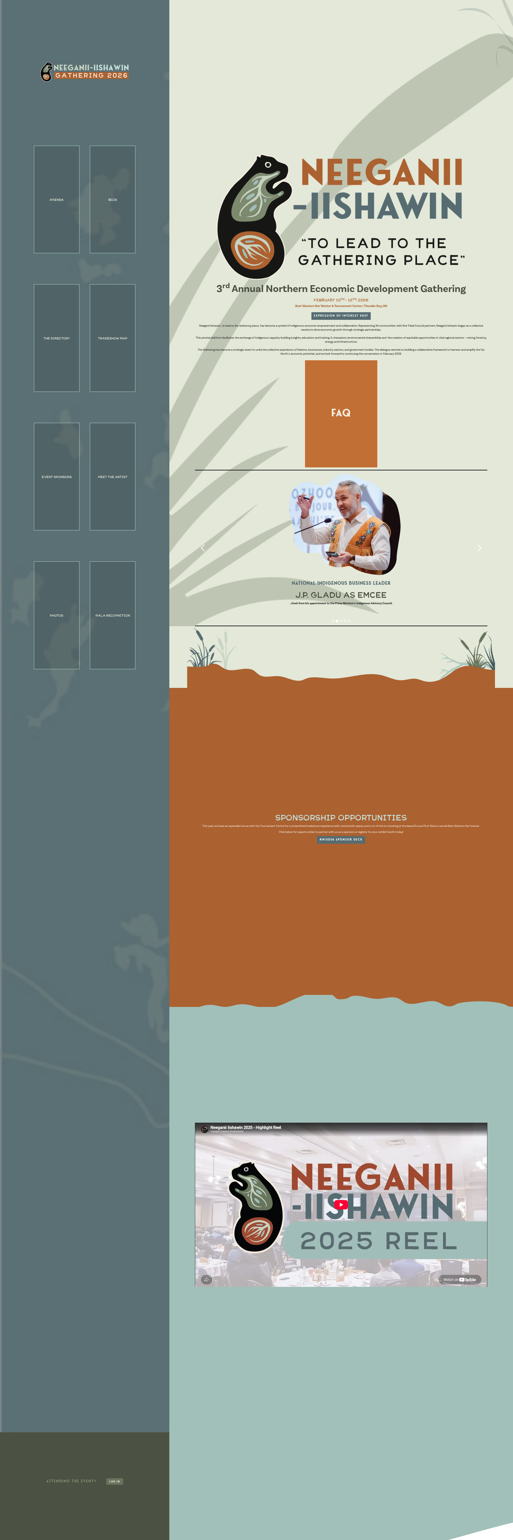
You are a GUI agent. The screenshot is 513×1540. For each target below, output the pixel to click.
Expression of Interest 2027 (341, 315)
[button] (203, 548)
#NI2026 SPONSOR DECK (341, 839)
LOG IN (114, 1481)
